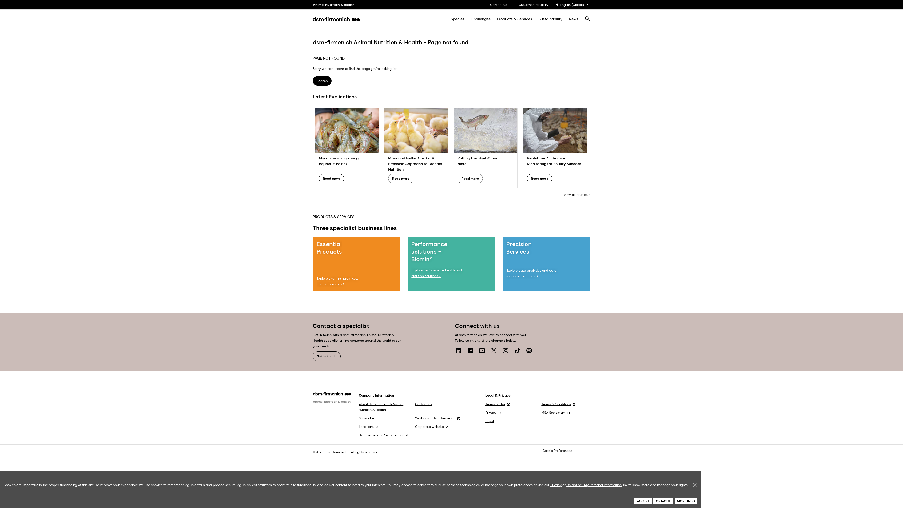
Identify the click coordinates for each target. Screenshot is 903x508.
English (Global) (572, 5)
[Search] (587, 19)
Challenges (481, 19)
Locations (366, 427)
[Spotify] (529, 350)
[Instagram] (505, 350)
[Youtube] (482, 350)
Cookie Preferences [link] (557, 450)
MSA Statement (553, 412)
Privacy (491, 412)
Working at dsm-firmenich (435, 418)
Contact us (498, 5)
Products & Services (514, 19)
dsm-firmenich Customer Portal (383, 435)
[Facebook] (470, 350)
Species (457, 19)
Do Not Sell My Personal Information (594, 485)
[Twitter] (494, 350)
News (573, 19)
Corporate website (429, 427)
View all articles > (577, 195)
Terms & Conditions (556, 404)
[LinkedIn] (458, 350)
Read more (331, 178)
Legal (489, 421)
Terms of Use (495, 404)
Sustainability (550, 19)
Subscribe (366, 418)
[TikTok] (517, 350)
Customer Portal (531, 5)
